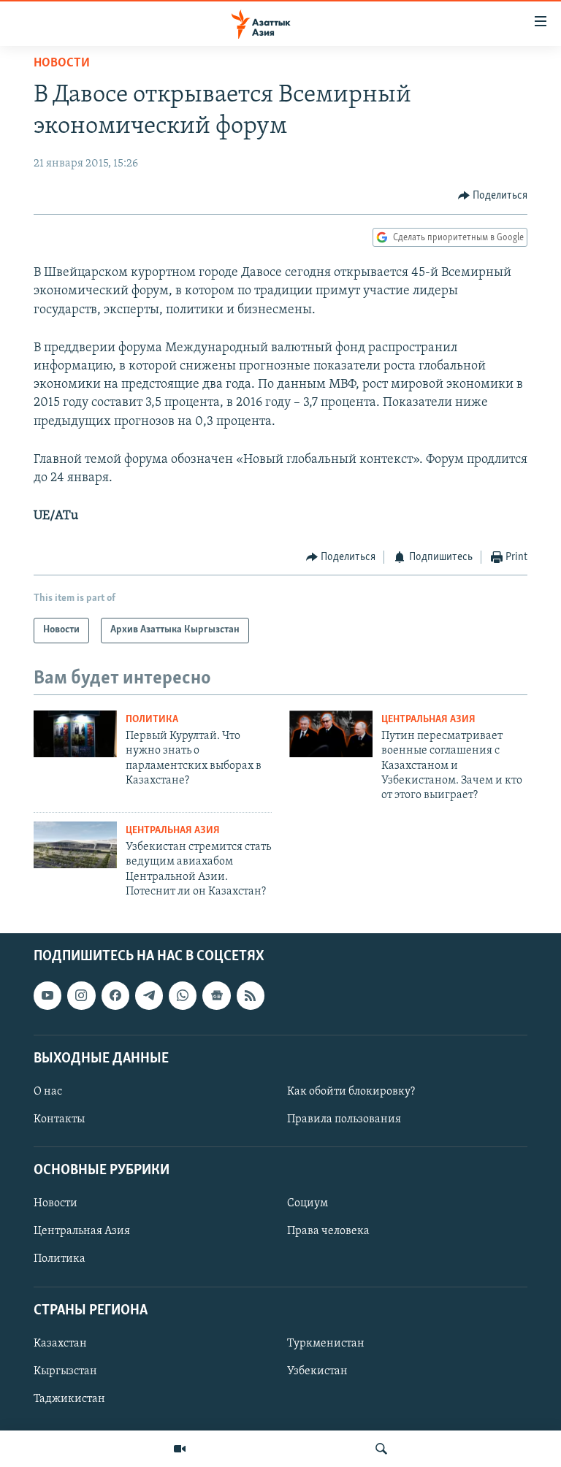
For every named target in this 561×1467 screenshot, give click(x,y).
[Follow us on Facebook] (115, 995)
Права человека (328, 1231)
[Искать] (381, 1448)
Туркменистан (326, 1343)
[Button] (493, 195)
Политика (152, 719)
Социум (307, 1203)
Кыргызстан (65, 1370)
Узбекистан (317, 1370)
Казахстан (60, 1343)
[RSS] (250, 995)
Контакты (59, 1119)
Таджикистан (69, 1399)
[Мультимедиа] (180, 1448)
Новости (62, 63)
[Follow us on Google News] (216, 995)
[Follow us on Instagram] (81, 995)
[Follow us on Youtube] (47, 995)
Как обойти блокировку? (351, 1092)
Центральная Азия (428, 719)
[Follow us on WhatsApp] (182, 995)
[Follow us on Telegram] (149, 995)
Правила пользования (344, 1119)
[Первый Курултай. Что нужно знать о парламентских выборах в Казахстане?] (75, 733)
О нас (48, 1092)
